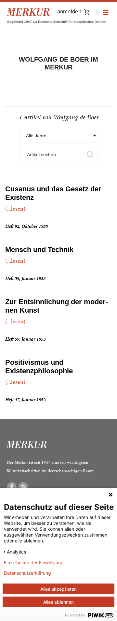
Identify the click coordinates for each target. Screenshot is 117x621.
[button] (105, 12)
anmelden (69, 11)
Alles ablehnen (58, 602)
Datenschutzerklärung (27, 573)
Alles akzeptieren (58, 589)
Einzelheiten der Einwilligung (34, 562)
